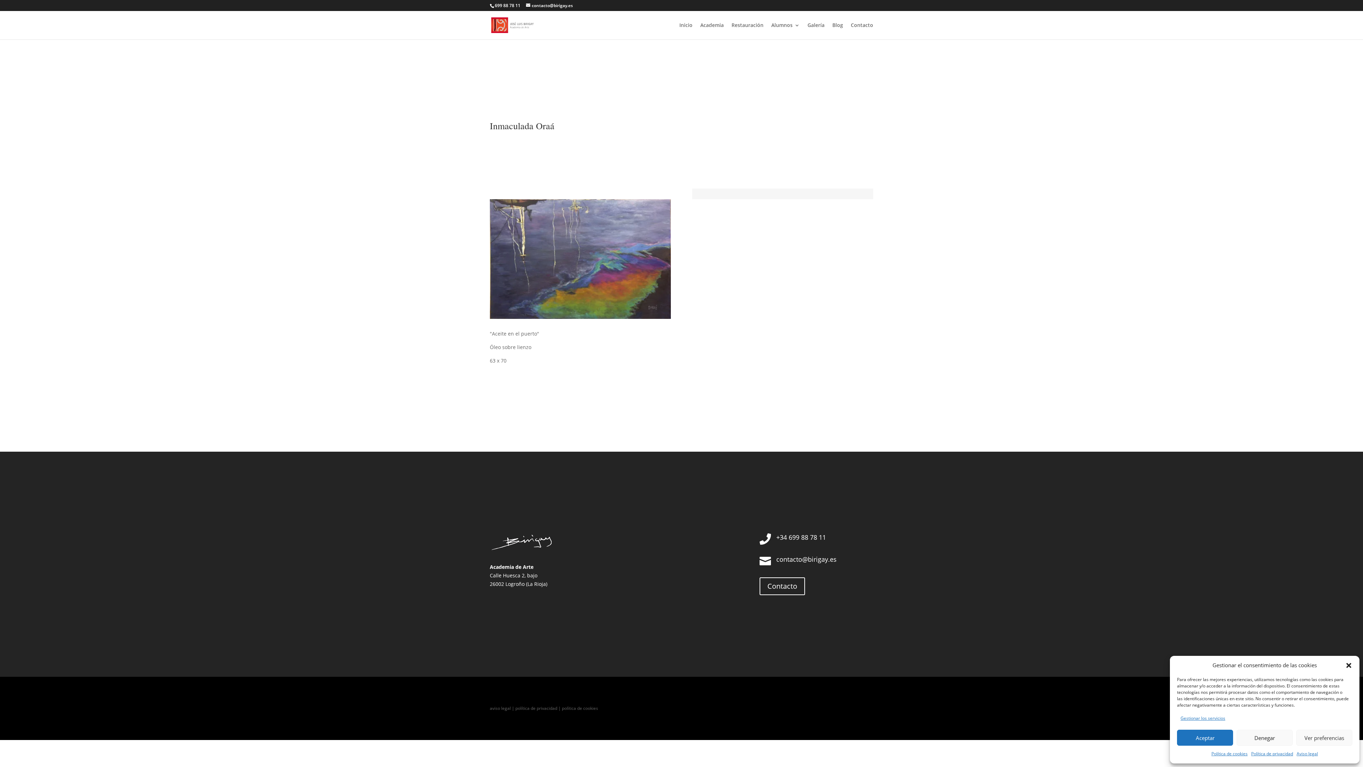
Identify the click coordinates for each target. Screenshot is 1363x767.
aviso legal (500, 708)
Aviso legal (1307, 754)
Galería (816, 25)
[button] (1348, 665)
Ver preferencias (1324, 737)
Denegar (1264, 737)
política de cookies (580, 708)
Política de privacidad (1272, 754)
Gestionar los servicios (1203, 718)
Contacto (862, 25)
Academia (712, 25)
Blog (837, 25)
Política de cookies (1229, 754)
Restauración (747, 25)
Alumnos (782, 25)
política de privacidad (536, 708)
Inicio (686, 25)
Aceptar (1205, 737)
